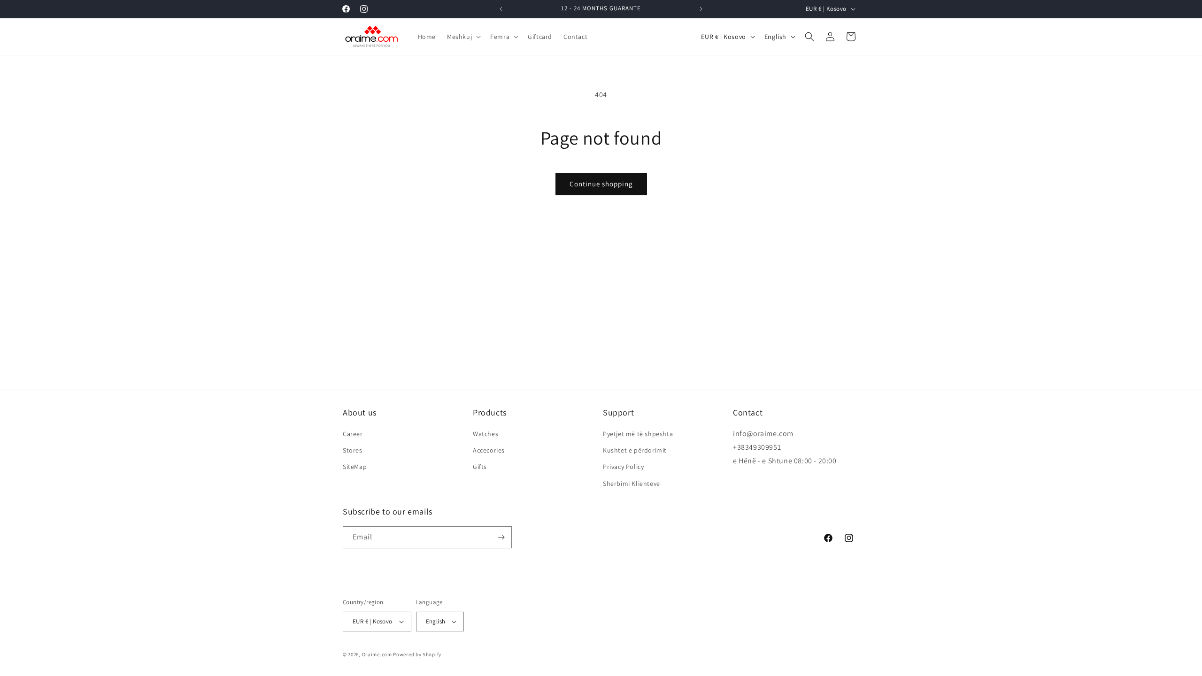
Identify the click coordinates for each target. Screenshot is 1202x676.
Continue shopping (601, 183)
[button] (463, 36)
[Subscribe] (501, 537)
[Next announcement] (701, 9)
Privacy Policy (623, 466)
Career (353, 434)
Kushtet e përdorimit (635, 450)
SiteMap (355, 466)
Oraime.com (377, 654)
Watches (485, 434)
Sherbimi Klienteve (631, 483)
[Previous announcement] (501, 9)
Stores (352, 450)
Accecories (489, 450)
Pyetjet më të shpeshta (638, 434)
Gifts (480, 466)
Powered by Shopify (417, 654)
